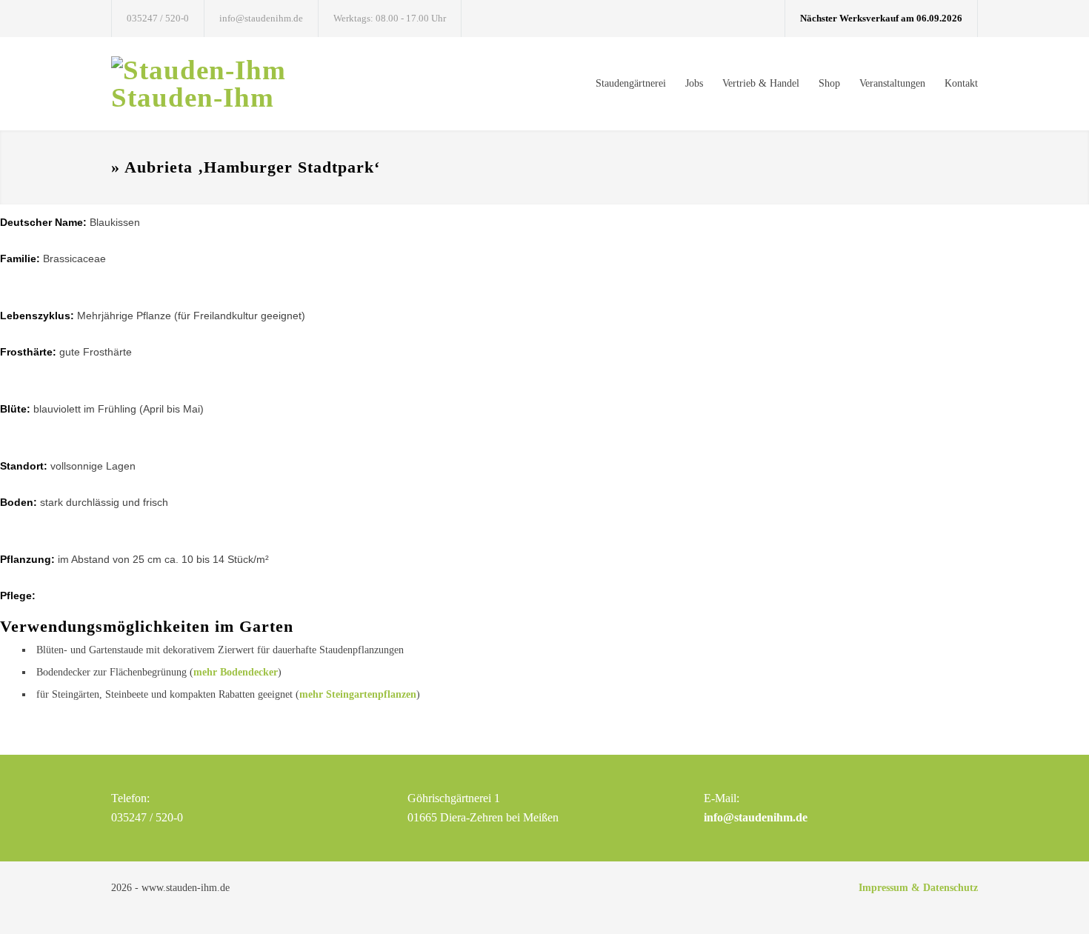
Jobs (694, 83)
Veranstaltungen (892, 83)
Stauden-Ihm (192, 97)
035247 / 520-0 (158, 18)
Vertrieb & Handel (760, 83)
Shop (829, 83)
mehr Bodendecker (235, 672)
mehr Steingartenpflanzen (357, 694)
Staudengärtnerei (631, 83)
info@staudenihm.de (261, 18)
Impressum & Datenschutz (918, 887)
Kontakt (961, 83)
